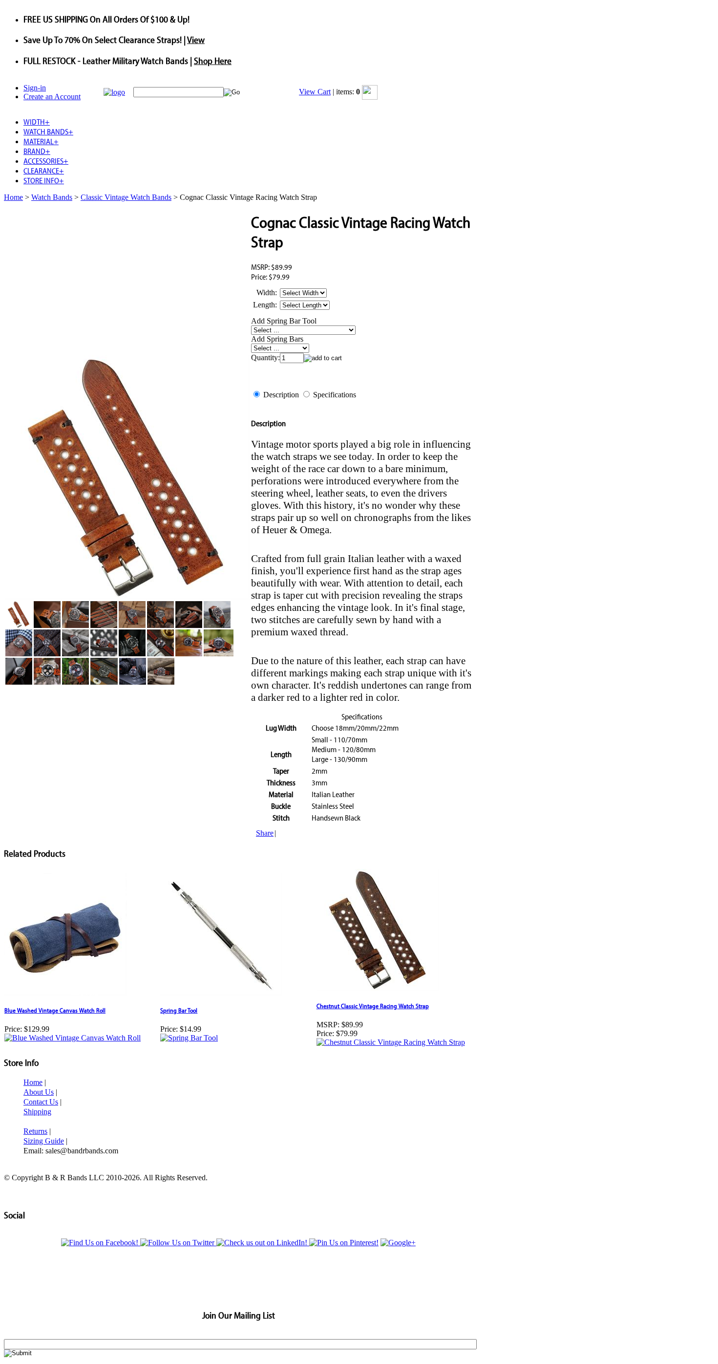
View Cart (315, 91)
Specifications (334, 394)
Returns (35, 1131)
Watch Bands (51, 197)
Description (281, 394)
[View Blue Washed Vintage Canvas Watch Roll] (72, 1038)
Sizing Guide (43, 1141)
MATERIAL (41, 141)
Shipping (37, 1111)
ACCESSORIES (45, 161)
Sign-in (34, 88)
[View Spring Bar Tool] (189, 1038)
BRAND (36, 151)
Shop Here (213, 60)
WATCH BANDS (48, 131)
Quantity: (265, 357)
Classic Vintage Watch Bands (126, 197)
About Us (38, 1092)
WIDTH (36, 122)
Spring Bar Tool (178, 1010)
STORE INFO (43, 180)
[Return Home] (114, 92)
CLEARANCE (43, 170)
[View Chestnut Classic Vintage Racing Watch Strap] (391, 1042)
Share (265, 833)
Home (13, 197)
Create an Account (52, 96)
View (196, 39)
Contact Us (40, 1102)
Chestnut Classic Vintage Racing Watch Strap (373, 1006)
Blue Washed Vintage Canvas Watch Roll (55, 1010)
